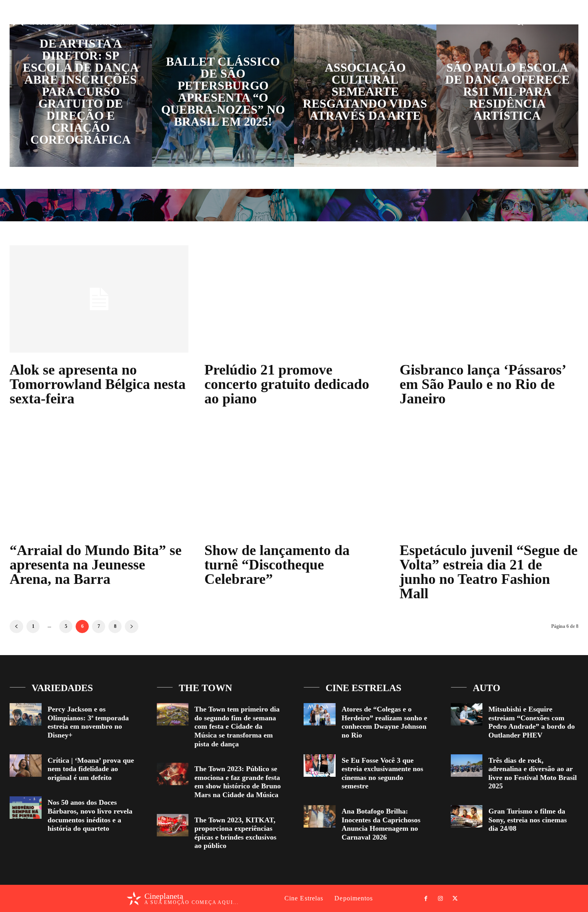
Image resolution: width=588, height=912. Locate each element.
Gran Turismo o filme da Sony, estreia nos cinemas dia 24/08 (527, 819)
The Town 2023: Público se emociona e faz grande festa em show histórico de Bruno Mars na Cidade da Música (237, 782)
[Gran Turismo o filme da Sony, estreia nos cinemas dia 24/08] (467, 816)
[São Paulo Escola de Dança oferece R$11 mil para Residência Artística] (507, 95)
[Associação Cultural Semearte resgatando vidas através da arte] (365, 95)
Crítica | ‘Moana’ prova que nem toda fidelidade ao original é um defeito (91, 769)
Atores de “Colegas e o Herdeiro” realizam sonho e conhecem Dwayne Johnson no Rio (384, 722)
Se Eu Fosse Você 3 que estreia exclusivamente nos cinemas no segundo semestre (382, 773)
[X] (569, 21)
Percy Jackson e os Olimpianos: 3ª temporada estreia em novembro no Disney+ (88, 722)
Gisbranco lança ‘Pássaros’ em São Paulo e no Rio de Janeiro (483, 384)
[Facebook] (539, 21)
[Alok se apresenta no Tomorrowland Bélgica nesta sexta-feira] (99, 299)
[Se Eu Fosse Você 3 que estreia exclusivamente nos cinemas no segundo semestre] (320, 765)
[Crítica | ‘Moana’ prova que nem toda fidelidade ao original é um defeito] (26, 765)
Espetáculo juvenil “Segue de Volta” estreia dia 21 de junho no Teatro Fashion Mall (489, 571)
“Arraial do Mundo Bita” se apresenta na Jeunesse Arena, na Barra (96, 564)
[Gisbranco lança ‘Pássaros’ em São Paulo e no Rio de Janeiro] (489, 299)
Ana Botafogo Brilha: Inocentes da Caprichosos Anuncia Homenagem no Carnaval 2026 (381, 824)
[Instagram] (554, 21)
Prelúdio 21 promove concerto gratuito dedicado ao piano (286, 384)
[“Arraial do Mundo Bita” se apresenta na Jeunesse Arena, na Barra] (99, 479)
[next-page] (131, 626)
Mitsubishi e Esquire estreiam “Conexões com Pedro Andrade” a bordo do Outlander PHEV (531, 722)
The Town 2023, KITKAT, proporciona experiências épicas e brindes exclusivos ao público (235, 833)
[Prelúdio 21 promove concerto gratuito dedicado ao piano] (293, 299)
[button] (519, 21)
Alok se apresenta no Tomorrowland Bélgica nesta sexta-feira (98, 384)
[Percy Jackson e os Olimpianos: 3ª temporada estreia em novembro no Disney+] (26, 714)
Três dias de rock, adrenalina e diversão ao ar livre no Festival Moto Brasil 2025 (532, 773)
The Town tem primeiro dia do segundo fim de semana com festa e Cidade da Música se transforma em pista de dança (237, 726)
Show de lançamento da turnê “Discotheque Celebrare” (277, 564)
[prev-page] (16, 626)
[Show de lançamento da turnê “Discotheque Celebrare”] (293, 479)
